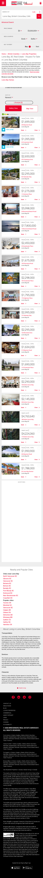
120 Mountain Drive (26, 332)
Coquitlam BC (7, 598)
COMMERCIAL (7, 713)
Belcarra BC (7, 583)
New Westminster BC (10, 595)
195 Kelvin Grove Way (27, 385)
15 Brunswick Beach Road (28, 229)
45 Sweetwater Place (27, 246)
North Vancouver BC (10, 576)
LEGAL (5, 717)
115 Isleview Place (26, 194)
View (36, 130)
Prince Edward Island (32, 738)
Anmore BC (7, 586)
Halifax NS (6, 622)
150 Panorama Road (27, 263)
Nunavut (9, 740)
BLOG (4, 708)
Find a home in (7, 735)
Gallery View (13, 108)
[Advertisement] (21, 515)
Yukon (4, 740)
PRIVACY (5, 720)
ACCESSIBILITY (7, 724)
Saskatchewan (13, 737)
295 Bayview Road (26, 125)
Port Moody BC (8, 591)
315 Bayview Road (26, 350)
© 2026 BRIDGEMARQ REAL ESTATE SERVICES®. (21, 728)
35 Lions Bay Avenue (27, 471)
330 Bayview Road (26, 454)
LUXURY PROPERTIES (9, 710)
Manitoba (5, 737)
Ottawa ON (7, 612)
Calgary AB (7, 610)
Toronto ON (7, 603)
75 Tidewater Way (26, 315)
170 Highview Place (26, 298)
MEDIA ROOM (7, 706)
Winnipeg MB (7, 617)
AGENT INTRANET (8, 715)
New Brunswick (22, 737)
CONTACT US (7, 703)
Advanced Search (8, 22)
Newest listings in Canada (30, 769)
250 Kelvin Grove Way (27, 402)
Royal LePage (22, 3)
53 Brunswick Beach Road (28, 211)
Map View (29, 109)
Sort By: (7, 95)
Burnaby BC (7, 588)
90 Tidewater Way (26, 177)
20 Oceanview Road (27, 142)
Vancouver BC (8, 581)
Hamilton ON (7, 624)
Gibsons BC (7, 579)
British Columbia (30, 735)
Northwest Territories (14, 738)
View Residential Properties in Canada (13, 769)
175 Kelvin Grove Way (27, 437)
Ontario (13, 735)
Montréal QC (7, 605)
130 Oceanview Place (27, 281)
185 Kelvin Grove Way (27, 419)
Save (22, 130)
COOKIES (5, 722)
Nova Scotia (23, 738)
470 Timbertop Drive (27, 159)
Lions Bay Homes (8, 80)
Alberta (23, 735)
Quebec (18, 735)
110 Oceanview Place (27, 367)
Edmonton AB (7, 615)
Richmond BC (7, 593)
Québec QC (7, 620)
